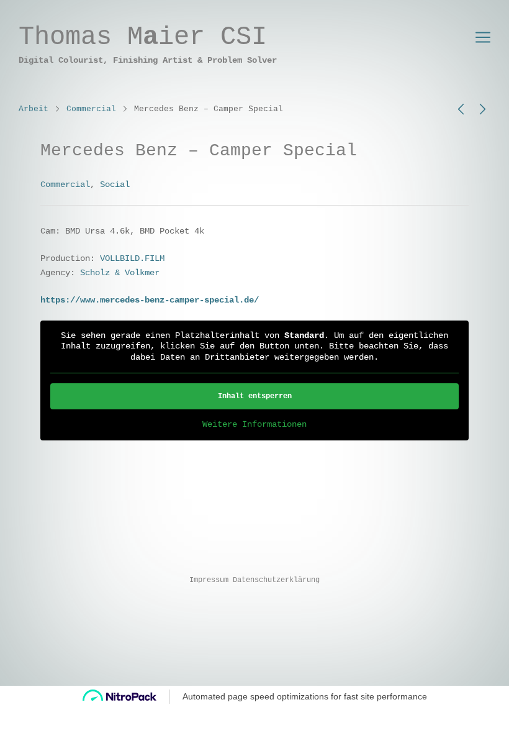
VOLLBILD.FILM (132, 258)
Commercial (91, 109)
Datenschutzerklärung (276, 580)
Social (115, 184)
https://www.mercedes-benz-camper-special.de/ (149, 300)
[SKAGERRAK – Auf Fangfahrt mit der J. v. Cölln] (482, 110)
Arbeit (33, 109)
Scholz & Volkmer (120, 273)
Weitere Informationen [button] (254, 424)
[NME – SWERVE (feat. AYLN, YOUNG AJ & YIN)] (461, 110)
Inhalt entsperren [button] (255, 396)
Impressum (208, 580)
